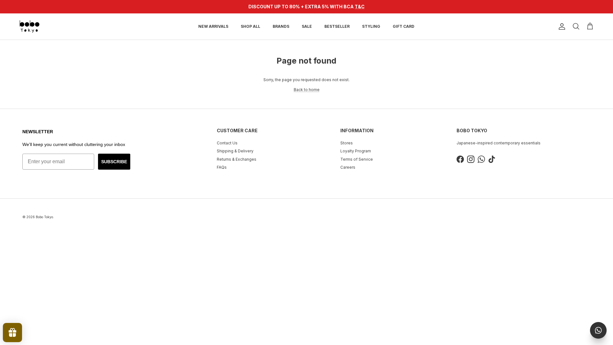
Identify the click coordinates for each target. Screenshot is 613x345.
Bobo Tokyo (44, 217)
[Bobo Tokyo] (29, 26)
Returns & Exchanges (236, 159)
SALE (307, 26)
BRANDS (281, 26)
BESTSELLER (337, 26)
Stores (346, 143)
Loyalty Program (355, 151)
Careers (347, 167)
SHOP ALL (250, 26)
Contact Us (227, 143)
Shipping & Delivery (235, 151)
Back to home (307, 89)
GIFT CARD (403, 26)
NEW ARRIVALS (213, 26)
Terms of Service (356, 159)
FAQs (222, 167)
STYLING (371, 26)
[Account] (561, 26)
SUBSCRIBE (114, 161)
